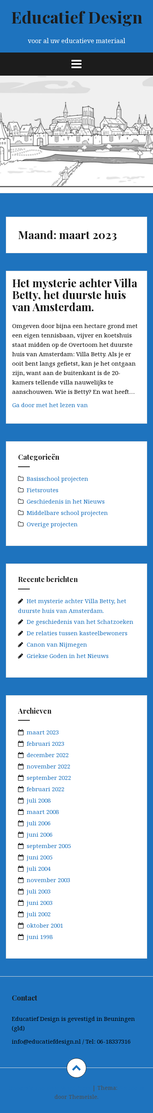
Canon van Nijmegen (57, 644)
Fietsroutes (42, 490)
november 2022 (48, 766)
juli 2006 (39, 823)
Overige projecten (52, 524)
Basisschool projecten (57, 478)
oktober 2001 (45, 925)
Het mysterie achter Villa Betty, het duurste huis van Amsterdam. (74, 295)
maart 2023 (43, 732)
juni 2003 (40, 902)
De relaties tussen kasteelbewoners (77, 633)
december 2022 (48, 755)
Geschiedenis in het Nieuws (66, 501)
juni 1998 (40, 937)
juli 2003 (39, 891)
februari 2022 (45, 789)
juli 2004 (39, 868)
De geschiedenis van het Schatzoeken (80, 621)
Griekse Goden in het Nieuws (68, 656)
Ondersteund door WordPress (50, 1087)
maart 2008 (43, 812)
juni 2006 (40, 834)
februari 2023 (45, 743)
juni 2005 (40, 857)
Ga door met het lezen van (67, 407)
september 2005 (49, 846)
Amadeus (131, 1087)
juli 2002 (39, 914)
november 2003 (48, 880)
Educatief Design (76, 17)
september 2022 (49, 777)
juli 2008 (39, 800)
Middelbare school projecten (67, 513)
